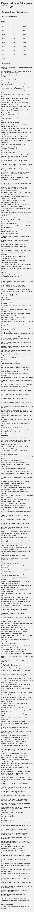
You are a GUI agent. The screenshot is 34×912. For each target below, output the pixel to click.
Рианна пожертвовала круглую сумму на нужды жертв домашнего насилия (16, 586)
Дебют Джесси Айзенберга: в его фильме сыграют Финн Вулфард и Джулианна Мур (14, 449)
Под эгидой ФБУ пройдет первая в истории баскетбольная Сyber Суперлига (14, 728)
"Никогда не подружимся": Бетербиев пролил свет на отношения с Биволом (16, 230)
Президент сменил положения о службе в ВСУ (15, 555)
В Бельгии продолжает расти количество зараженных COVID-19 (14, 590)
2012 (14, 38)
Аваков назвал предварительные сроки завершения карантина (13, 247)
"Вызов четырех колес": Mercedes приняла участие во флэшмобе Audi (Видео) (17, 681)
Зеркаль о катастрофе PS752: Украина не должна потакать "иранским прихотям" (16, 129)
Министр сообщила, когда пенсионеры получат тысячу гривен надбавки (15, 314)
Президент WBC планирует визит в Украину (14, 735)
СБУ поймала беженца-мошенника (12, 812)
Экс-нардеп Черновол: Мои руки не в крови (15, 668)
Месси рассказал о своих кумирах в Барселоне (15, 250)
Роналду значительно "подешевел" (12, 853)
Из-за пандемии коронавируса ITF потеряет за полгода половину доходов (15, 646)
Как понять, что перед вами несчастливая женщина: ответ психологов (14, 387)
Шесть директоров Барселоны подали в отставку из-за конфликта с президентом (16, 685)
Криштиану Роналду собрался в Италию (13, 279)
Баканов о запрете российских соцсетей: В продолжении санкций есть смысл (14, 742)
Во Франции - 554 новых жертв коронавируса (15, 863)
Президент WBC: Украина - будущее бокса (14, 695)
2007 (24, 30)
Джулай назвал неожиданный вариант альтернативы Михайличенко (13, 261)
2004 (24, 26)
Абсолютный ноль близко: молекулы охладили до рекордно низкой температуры (16, 193)
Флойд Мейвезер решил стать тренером (13, 468)
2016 (24, 42)
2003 (14, 26)
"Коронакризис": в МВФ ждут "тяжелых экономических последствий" (13, 201)
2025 (24, 54)
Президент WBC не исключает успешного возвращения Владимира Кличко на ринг (14, 800)
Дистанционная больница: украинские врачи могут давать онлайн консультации (17, 764)
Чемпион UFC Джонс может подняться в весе (15, 777)
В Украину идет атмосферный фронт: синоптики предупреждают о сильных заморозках (16, 488)
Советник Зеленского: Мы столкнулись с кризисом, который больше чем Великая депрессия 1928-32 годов (14, 188)
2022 (24, 50)
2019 (24, 46)
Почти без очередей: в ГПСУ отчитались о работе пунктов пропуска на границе (16, 109)
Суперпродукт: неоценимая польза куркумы (15, 639)
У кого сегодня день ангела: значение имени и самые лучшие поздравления (15, 99)
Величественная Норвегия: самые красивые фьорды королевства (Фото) (15, 574)
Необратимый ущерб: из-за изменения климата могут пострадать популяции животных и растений (17, 332)
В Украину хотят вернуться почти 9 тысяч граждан (16, 384)
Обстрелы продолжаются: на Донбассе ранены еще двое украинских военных (15, 121)
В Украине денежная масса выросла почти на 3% (16, 481)
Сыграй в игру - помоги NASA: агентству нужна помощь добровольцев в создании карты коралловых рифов (15, 173)
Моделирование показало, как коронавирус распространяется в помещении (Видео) (14, 834)
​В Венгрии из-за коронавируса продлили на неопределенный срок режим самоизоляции (15, 366)
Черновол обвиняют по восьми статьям (13, 898)
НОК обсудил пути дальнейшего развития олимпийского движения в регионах (14, 650)
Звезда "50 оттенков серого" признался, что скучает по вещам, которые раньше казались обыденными (15, 842)
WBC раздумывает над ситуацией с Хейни (14, 537)
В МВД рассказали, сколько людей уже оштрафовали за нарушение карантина (13, 504)
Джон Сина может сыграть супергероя (13, 144)
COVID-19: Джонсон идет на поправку (13, 850)
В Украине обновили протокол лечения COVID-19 (16, 678)
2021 (14, 50)
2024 (14, 54)
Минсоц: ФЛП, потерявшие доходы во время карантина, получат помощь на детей (15, 205)
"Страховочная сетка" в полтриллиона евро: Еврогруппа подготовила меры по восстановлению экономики (14, 179)
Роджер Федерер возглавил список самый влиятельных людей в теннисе (14, 664)
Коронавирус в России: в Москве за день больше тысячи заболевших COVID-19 (16, 430)
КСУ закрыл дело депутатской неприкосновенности (10, 903)
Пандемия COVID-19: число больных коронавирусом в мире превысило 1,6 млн (14, 286)
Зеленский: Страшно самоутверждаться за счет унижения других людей (16, 803)
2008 (3, 34)
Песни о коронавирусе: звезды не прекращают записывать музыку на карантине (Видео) (16, 675)
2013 (24, 38)
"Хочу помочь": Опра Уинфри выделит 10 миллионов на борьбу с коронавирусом (13, 461)
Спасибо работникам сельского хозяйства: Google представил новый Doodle (16, 222)
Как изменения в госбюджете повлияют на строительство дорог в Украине (14, 218)
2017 (3, 46)
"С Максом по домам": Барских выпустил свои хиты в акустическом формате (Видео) (15, 756)
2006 (14, 30)
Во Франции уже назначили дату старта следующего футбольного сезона (13, 847)
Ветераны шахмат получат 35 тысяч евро (14, 438)
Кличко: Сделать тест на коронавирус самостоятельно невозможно (12, 562)
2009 (14, 34)
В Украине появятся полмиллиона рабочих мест (16, 873)
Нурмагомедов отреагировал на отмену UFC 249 (16, 289)
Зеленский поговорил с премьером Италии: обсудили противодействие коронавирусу (14, 598)
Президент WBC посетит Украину (11, 427)
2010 (24, 34)
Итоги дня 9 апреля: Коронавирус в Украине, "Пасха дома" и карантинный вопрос (15, 87)
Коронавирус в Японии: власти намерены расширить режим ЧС (14, 610)
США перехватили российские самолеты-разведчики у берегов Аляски (14, 362)
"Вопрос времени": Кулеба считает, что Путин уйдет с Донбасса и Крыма (15, 125)
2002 (3, 26)
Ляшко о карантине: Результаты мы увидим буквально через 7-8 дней (15, 147)
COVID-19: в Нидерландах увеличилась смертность (17, 653)
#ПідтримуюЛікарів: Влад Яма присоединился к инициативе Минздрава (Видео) (16, 275)
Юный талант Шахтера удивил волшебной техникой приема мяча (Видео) (14, 792)
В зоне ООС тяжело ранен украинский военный (16, 531)
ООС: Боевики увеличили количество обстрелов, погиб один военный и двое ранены (16, 265)
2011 (3, 38)
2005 (3, 30)
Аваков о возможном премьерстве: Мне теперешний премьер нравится (14, 484)
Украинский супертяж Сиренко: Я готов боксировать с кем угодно (13, 318)
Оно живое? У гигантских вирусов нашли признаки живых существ (14, 151)
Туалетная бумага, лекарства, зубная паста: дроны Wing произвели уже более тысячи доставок (16, 165)
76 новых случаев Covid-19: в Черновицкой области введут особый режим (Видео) (14, 137)
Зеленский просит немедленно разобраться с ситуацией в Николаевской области (15, 632)
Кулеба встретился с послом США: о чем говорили (16, 692)
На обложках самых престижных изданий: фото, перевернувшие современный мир (16, 500)
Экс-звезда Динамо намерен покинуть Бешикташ (16, 291)
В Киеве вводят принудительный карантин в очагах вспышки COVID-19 (15, 582)
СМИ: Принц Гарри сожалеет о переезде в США (16, 697)
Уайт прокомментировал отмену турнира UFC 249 (16, 268)
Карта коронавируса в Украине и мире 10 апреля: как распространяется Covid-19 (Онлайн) (16, 403)
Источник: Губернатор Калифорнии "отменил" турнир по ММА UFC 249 (15, 528)
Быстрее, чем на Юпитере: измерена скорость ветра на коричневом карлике (15, 508)
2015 (14, 42)
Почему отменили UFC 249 (9, 444)
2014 (3, 42)
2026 (3, 59)
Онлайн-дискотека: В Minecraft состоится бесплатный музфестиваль (13, 614)
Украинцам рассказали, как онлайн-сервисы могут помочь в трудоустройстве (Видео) (17, 624)
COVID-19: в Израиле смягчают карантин (13, 753)
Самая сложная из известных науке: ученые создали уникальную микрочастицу (14, 544)
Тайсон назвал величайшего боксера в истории (16, 876)
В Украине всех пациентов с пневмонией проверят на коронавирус (14, 399)
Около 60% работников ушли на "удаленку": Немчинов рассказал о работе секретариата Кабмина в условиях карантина (14, 156)
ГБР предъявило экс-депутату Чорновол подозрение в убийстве (14, 534)
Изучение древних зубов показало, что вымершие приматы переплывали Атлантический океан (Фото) (17, 723)
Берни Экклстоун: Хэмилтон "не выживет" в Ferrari (17, 823)
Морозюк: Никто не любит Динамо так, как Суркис (17, 321)
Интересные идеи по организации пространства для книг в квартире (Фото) (16, 71)
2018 (14, 46)
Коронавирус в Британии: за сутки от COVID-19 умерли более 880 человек (15, 370)
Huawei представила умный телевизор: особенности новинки (13, 257)
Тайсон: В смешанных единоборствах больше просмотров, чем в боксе (15, 453)
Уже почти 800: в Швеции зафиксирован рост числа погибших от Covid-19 (15, 197)
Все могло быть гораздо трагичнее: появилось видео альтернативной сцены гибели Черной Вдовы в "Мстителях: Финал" (15, 773)
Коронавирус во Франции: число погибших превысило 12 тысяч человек (14, 103)
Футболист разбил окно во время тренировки (15, 471)
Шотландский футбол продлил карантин (13, 244)
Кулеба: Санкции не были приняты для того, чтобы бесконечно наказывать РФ (17, 548)
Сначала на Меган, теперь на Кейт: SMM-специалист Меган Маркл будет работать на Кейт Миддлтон (16, 411)
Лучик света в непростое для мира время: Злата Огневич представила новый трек (16, 602)
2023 (3, 54)
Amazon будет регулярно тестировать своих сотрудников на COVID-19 (14, 642)
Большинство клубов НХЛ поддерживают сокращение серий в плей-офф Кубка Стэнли (15, 628)
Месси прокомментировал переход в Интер (14, 446)
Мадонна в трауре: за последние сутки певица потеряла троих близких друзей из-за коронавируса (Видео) (15, 808)
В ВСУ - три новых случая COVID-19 (12, 707)
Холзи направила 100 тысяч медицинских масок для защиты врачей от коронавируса (16, 738)
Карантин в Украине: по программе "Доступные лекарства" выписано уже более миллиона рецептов (16, 214)
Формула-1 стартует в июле (9, 234)
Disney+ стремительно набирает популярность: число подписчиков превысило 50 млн (15, 161)
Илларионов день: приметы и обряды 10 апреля (16, 106)
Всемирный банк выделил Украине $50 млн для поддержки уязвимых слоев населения (16, 441)
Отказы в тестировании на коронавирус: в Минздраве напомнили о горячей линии (14, 169)
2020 (3, 50)
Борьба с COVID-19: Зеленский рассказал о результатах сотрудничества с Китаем (14, 784)
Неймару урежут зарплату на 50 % (11, 621)
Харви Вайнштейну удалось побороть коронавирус (17, 378)
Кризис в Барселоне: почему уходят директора (15, 336)
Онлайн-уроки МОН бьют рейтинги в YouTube (15, 900)
